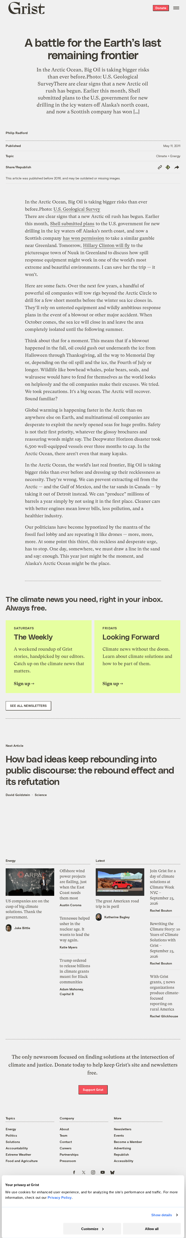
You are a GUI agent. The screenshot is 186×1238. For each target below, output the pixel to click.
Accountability (17, 1148)
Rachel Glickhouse (164, 1016)
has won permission (83, 238)
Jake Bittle (22, 928)
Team (63, 1135)
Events (119, 1135)
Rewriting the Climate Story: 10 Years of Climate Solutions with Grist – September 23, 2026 (165, 939)
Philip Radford (17, 133)
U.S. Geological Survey (77, 209)
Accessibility (123, 1161)
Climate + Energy (168, 156)
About (64, 1129)
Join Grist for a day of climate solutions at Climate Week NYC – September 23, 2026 (163, 887)
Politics (11, 1135)
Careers (65, 1148)
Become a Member (128, 1142)
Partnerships (69, 1154)
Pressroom (68, 1161)
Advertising (122, 1148)
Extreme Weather (18, 1154)
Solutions (13, 1142)
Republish (121, 1154)
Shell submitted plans (72, 223)
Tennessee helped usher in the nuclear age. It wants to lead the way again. (75, 929)
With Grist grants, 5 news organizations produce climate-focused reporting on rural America (164, 992)
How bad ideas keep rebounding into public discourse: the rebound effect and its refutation (90, 770)
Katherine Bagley (117, 917)
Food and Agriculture (22, 1161)
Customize (89, 1229)
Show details (161, 1215)
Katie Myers (68, 947)
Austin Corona (70, 905)
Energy (11, 1129)
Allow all (152, 1229)
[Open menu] (176, 7)
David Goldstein (18, 795)
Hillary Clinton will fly (106, 245)
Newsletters (122, 1129)
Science (41, 795)
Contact (66, 1142)
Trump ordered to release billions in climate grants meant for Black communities (75, 971)
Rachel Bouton (161, 910)
